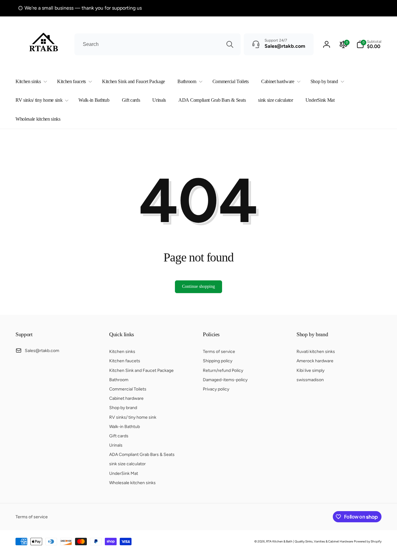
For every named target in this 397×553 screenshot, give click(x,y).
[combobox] (157, 44)
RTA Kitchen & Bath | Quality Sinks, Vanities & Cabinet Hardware (309, 541)
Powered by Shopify (367, 541)
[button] (30, 81)
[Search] (230, 44)
